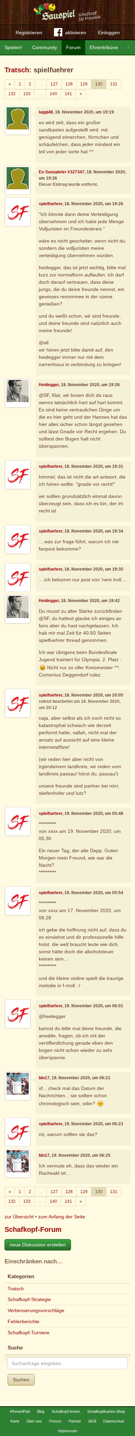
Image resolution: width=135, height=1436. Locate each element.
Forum (73, 47)
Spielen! (13, 47)
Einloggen (109, 32)
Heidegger (49, 384)
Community (44, 47)
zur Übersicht (19, 1216)
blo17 (44, 1077)
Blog (40, 1411)
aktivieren (75, 32)
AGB (92, 1421)
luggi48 (46, 112)
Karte (14, 1421)
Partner (75, 1421)
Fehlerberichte (23, 1321)
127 (54, 84)
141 (68, 93)
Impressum (67, 1431)
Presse (55, 1421)
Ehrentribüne (104, 47)
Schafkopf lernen (66, 1411)
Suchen (21, 1379)
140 (53, 93)
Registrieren (29, 32)
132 (12, 93)
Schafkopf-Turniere (29, 1332)
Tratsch (16, 70)
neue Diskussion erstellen (38, 1244)
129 (84, 84)
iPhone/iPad (20, 1411)
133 (26, 93)
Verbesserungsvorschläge (36, 1310)
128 (69, 84)
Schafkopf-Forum (33, 1229)
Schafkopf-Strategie (29, 1299)
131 (113, 84)
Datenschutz (114, 1421)
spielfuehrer (50, 203)
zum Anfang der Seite (61, 1216)
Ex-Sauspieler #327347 (61, 172)
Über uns (34, 1421)
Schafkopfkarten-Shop (106, 1411)
